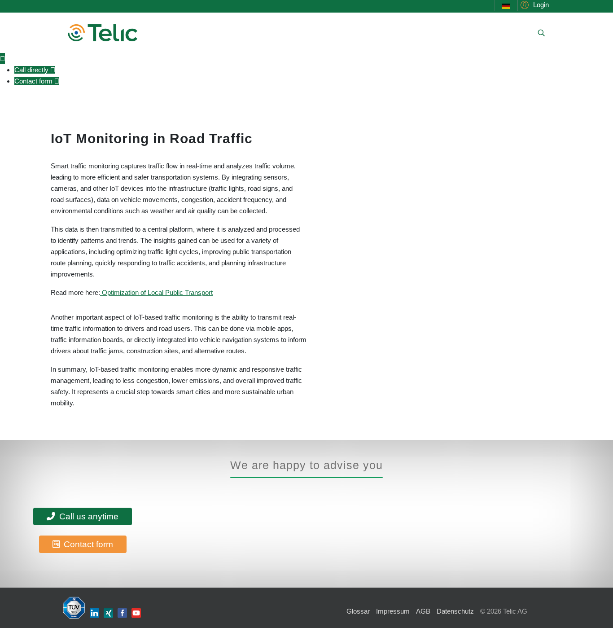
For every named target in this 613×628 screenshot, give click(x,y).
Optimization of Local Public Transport (156, 292)
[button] (533, 4)
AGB (423, 611)
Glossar (358, 611)
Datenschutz (455, 611)
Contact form (87, 544)
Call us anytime (87, 516)
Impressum (393, 611)
